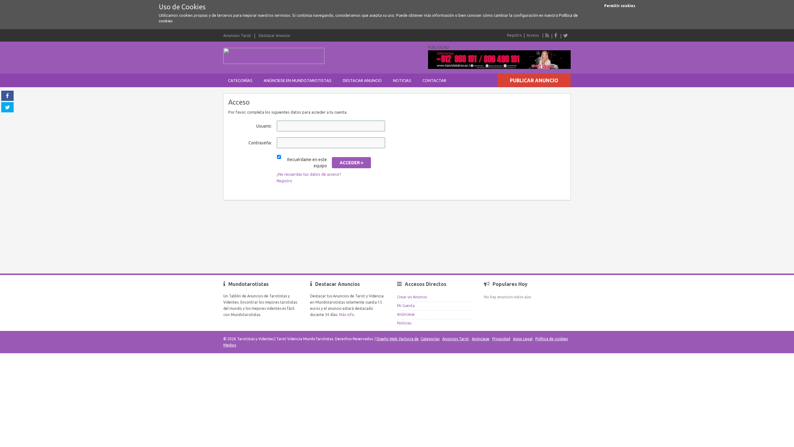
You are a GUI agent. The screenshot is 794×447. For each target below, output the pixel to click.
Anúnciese (406, 314)
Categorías (240, 80)
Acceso (533, 35)
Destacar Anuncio (274, 35)
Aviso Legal (523, 339)
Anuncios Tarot (237, 35)
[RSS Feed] (547, 35)
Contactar (434, 80)
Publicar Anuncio (534, 80)
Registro (514, 35)
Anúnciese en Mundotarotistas (298, 80)
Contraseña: (260, 142)
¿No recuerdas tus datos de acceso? (309, 174)
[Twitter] (565, 35)
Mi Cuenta (406, 306)
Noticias (402, 80)
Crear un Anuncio (412, 297)
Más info (346, 315)
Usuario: (264, 126)
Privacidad (501, 339)
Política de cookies (551, 339)
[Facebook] (556, 35)
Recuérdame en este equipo (307, 162)
